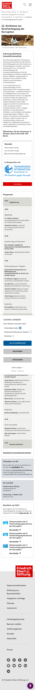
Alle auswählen (17, 343)
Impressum (13, 370)
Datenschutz (21, 370)
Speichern (17, 360)
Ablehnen (17, 351)
